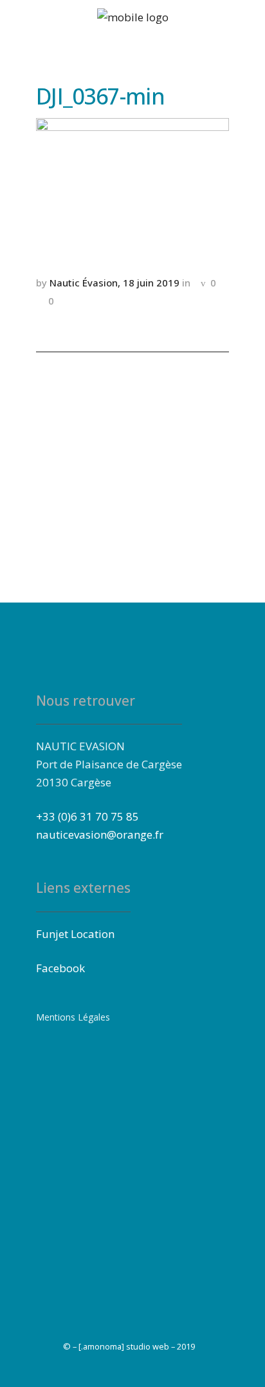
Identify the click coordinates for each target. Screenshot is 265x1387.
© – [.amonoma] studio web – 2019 (129, 1346)
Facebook (60, 968)
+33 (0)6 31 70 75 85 (87, 816)
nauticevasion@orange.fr (99, 834)
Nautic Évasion (84, 282)
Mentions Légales (73, 1017)
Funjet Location (75, 933)
